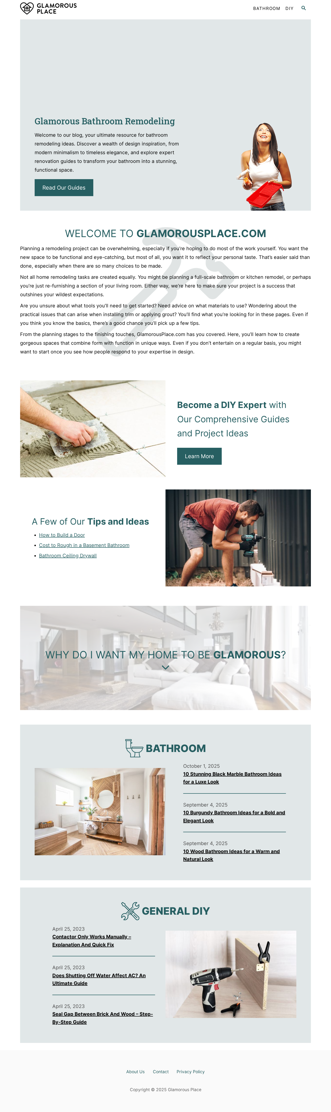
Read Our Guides (64, 187)
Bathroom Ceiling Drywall (68, 556)
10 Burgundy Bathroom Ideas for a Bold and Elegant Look (234, 817)
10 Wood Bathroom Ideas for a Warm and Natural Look (231, 855)
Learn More (199, 456)
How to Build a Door (62, 535)
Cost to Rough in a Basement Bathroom (84, 545)
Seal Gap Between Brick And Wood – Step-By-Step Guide (102, 1018)
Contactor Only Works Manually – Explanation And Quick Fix (91, 941)
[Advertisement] (165, 53)
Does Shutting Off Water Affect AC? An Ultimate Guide (99, 979)
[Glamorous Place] (63, 8)
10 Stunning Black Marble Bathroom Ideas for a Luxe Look (232, 778)
